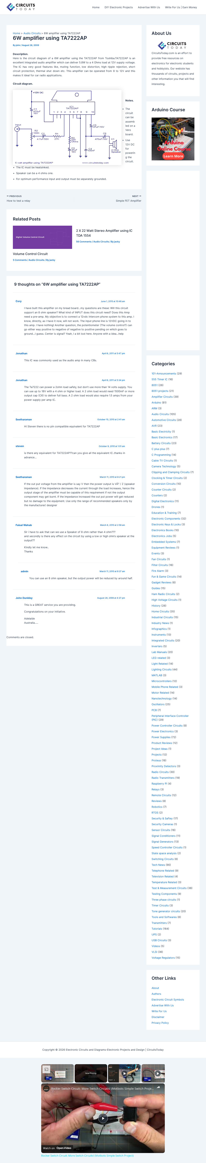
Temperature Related (164, 882)
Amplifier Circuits (162, 396)
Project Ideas (160, 748)
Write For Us (159, 1011)
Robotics (157, 806)
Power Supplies (161, 737)
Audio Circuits (36, 260)
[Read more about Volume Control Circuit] (42, 237)
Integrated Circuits (163, 640)
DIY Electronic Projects (119, 7)
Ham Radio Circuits (163, 594)
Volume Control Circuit (30, 254)
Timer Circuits (160, 905)
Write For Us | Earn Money (181, 7)
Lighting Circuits (162, 669)
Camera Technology (164, 466)
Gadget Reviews (161, 582)
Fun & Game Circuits (164, 576)
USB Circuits (159, 940)
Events (156, 553)
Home (95, 7)
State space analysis (164, 853)
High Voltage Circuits (165, 599)
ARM (154, 408)
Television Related (163, 876)
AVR (154, 425)
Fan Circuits (159, 559)
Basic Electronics (162, 437)
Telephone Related (163, 870)
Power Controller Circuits (167, 725)
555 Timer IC (160, 379)
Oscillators (158, 704)
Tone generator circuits (166, 911)
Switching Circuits (163, 859)
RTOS (155, 812)
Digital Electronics (163, 501)
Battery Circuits (161, 443)
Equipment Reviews (163, 547)
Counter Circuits (162, 489)
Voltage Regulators (163, 957)
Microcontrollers (162, 681)
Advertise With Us (149, 7)
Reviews (157, 801)
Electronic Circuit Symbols (168, 999)
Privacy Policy (160, 1022)
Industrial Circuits (162, 617)
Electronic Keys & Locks (166, 524)
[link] (46, 1088)
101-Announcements (164, 373)
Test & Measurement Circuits (169, 888)
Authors (156, 993)
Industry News (160, 623)
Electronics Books (162, 530)
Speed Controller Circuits (167, 847)
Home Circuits (160, 611)
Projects (157, 754)
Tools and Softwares (164, 917)
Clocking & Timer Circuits (167, 478)
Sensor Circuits (161, 830)
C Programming (161, 454)
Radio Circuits (160, 772)
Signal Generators (162, 841)
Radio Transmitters (163, 777)
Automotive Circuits (164, 420)
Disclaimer (158, 1017)
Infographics (159, 628)
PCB (154, 710)
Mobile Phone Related (165, 686)
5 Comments (20, 260)
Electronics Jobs (162, 536)
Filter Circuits (160, 565)
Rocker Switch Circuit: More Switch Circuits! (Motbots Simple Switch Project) (102, 1088)
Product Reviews (162, 743)
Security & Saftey (162, 818)
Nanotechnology (162, 698)
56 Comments (84, 241)
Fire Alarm (158, 570)
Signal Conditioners (163, 835)
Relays (155, 789)
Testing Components (164, 893)
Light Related (160, 663)
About (155, 988)
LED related (159, 657)
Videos (156, 946)
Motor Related (160, 692)
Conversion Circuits (164, 483)
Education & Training (164, 512)
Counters (157, 495)
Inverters (157, 646)
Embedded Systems (164, 541)
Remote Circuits (161, 795)
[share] (158, 1087)
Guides (156, 588)
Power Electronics (163, 731)
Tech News (158, 864)
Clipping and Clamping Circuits (171, 472)
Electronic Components (166, 518)
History (156, 605)
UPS (154, 934)
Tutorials (157, 928)
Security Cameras (162, 824)
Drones (156, 507)
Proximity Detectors (164, 766)
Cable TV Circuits (162, 460)
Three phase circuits (164, 899)
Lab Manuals (159, 652)
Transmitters (159, 922)
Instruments (159, 634)
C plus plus (158, 449)
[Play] (124, 1073)
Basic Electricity (161, 431)
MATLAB (157, 675)
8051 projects (160, 391)
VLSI (154, 951)
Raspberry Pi (159, 783)
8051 (155, 385)
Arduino (156, 402)
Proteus (156, 760)
